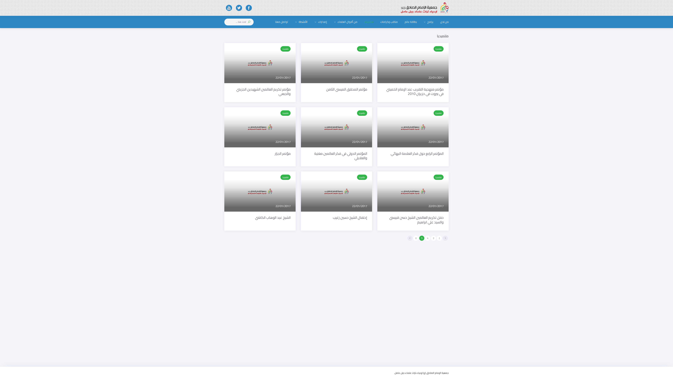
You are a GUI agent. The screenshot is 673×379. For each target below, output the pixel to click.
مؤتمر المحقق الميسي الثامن (346, 89)
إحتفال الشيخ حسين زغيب (350, 217)
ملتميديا (439, 49)
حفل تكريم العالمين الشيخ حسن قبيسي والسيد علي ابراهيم (416, 219)
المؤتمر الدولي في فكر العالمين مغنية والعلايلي (340, 155)
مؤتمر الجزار (283, 153)
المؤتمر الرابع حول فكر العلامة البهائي (417, 153)
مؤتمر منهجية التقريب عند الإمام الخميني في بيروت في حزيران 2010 (415, 91)
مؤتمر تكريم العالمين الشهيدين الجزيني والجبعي (263, 91)
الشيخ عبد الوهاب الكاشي (273, 217)
